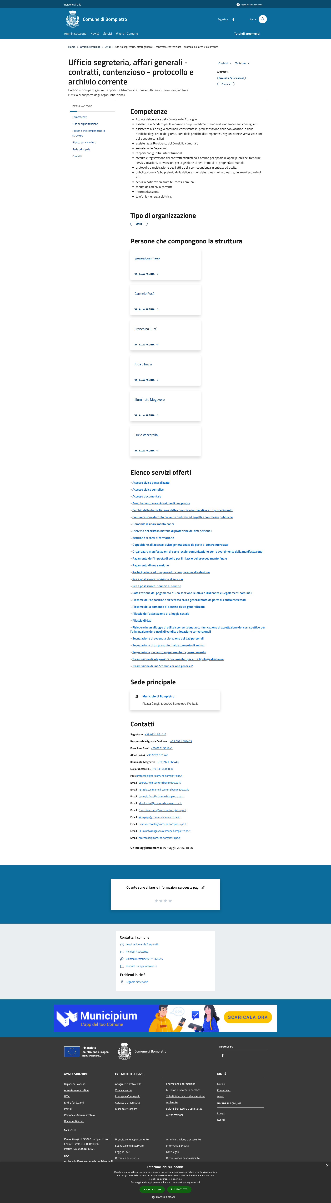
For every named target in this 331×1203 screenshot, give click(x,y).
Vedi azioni (241, 63)
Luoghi (221, 1113)
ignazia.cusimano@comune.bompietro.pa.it (164, 789)
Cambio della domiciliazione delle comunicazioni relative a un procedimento (182, 510)
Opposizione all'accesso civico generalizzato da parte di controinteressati (180, 544)
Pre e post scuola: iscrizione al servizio (157, 579)
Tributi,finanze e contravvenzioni (185, 1096)
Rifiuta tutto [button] (179, 1189)
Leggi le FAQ (122, 1152)
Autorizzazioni (174, 1115)
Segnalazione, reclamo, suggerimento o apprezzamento (169, 652)
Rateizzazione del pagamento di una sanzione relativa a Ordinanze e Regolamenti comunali (192, 593)
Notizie (221, 1084)
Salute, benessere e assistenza (184, 1108)
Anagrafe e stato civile (128, 1084)
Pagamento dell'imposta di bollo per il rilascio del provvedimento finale (179, 558)
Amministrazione (90, 47)
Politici (68, 1109)
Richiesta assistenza (127, 1158)
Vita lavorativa (123, 1090)
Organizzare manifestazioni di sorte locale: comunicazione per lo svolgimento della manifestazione (197, 551)
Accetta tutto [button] (152, 1189)
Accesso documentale (146, 496)
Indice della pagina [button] (82, 105)
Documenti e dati (74, 1121)
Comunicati (223, 1090)
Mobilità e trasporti (126, 1109)
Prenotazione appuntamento (132, 1139)
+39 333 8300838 (162, 769)
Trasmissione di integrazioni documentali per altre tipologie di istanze (178, 659)
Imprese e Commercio (127, 1096)
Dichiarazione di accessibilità (183, 1158)
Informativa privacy (177, 1146)
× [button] (327, 1165)
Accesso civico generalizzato (151, 482)
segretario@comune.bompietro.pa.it (160, 783)
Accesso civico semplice (148, 489)
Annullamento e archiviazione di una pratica (161, 503)
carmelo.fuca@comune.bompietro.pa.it (161, 796)
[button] (165, 1197)
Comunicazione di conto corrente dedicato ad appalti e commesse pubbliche (182, 517)
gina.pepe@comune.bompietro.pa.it (159, 817)
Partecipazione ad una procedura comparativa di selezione (171, 572)
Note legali (172, 1152)
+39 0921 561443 (162, 748)
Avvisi (220, 1096)
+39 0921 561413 (181, 741)
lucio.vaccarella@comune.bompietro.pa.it (162, 824)
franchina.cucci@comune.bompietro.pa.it (162, 810)
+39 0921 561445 (157, 755)
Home (71, 47)
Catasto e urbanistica (127, 1102)
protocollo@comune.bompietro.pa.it (159, 838)
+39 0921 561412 (155, 734)
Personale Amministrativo (79, 1115)
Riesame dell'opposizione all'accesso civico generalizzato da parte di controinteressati (189, 599)
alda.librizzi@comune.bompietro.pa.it (160, 803)
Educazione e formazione (180, 1084)
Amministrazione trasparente (183, 1139)
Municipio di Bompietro (158, 696)
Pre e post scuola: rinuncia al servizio (156, 586)
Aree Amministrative (76, 1090)
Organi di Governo (74, 1084)
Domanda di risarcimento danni (153, 524)
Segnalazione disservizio (129, 1146)
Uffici (108, 47)
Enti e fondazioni (74, 1102)
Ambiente (172, 1102)
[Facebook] (232, 19)
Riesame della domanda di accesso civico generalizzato (168, 606)
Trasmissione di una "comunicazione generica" (162, 666)
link (198, 1182)
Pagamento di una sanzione (150, 565)
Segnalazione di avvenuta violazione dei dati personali (168, 638)
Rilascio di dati (141, 620)
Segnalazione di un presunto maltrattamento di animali (168, 645)
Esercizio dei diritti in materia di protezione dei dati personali (172, 530)
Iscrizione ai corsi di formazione (153, 537)
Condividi (223, 63)
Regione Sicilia (72, 4)
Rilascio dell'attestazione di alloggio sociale (160, 613)
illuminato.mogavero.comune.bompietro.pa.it (164, 831)
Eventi (221, 1120)
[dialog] (165, 1182)
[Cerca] (263, 19)
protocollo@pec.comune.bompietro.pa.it (159, 776)
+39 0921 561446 (168, 762)
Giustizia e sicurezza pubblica (183, 1090)
